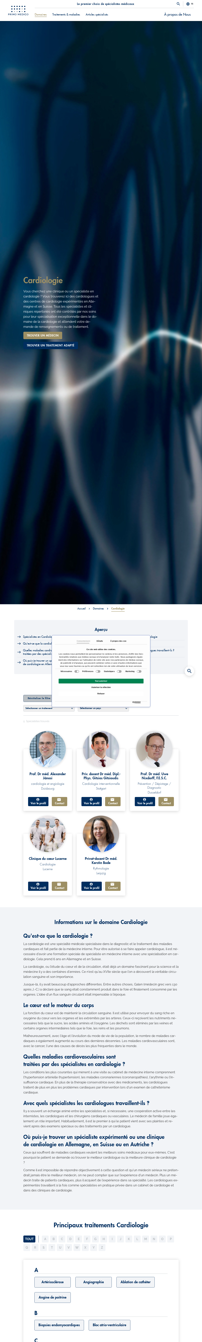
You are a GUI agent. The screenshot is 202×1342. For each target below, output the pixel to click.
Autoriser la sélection (101, 687)
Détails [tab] (99, 641)
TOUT (29, 1239)
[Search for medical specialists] (189, 671)
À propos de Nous (177, 14)
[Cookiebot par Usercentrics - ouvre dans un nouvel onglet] (133, 702)
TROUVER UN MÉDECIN (43, 335)
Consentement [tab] (83, 641)
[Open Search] (178, 4)
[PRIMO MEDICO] (18, 10)
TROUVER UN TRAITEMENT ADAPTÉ (50, 345)
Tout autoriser (101, 681)
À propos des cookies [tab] (116, 641)
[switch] (98, 671)
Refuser (101, 694)
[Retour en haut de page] (189, 1334)
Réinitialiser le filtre (39, 698)
